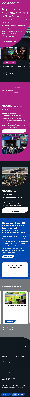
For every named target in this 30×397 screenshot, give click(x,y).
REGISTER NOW (6, 394)
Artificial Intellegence (7, 362)
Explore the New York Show (14, 131)
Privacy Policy (19, 370)
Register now (9, 37)
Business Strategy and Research (13, 311)
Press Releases (20, 366)
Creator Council (20, 368)
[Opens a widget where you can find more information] (21, 394)
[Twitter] (13, 385)
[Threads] (24, 385)
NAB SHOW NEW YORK (22, 342)
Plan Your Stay (19, 354)
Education (4, 356)
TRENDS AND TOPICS (7, 360)
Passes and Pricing (21, 346)
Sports (3, 368)
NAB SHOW (4, 342)
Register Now (19, 344)
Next (9, 73)
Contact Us (19, 364)
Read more (10, 321)
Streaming (4, 370)
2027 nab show (9, 63)
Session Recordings (7, 350)
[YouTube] (3, 385)
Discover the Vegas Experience (15, 210)
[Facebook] (6, 385)
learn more (8, 257)
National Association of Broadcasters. (10, 387)
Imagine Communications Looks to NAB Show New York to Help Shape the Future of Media (14, 307)
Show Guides (5, 374)
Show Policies (19, 372)
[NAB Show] (12, 3)
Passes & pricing (10, 42)
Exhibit (3, 346)
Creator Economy (6, 366)
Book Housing (5, 348)
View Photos (5, 352)
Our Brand (18, 362)
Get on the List (6, 344)
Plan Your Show (20, 356)
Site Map (18, 374)
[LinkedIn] (17, 385)
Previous (3, 73)
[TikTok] (20, 385)
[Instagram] (10, 385)
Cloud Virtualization (9, 313)
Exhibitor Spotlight (6, 372)
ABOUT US (18, 360)
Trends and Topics (15, 317)
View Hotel (18, 348)
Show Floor (4, 354)
